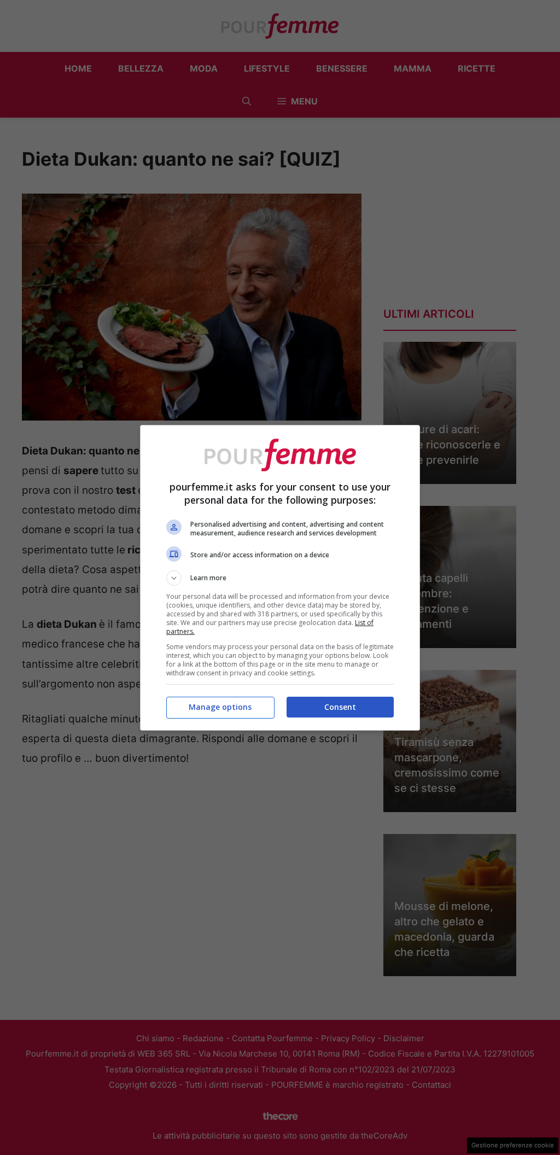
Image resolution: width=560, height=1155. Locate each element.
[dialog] (280, 578)
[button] (280, 578)
